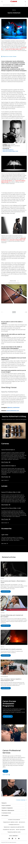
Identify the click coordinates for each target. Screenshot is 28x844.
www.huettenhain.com (12, 410)
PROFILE (14, 10)
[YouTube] (18, 838)
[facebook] (9, 838)
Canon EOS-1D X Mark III (8, 465)
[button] (26, 312)
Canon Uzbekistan (13, 835)
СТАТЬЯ (2, 578)
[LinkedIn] (12, 838)
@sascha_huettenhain (13, 407)
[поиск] (2, 2)
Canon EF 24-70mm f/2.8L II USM (10, 151)
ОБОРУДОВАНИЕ (4, 676)
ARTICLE (2, 646)
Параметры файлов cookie (14, 832)
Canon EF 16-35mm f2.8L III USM (10, 492)
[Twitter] (15, 838)
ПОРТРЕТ (3, 612)
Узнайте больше (5, 591)
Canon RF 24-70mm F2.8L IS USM (14, 49)
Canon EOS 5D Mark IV (8, 149)
